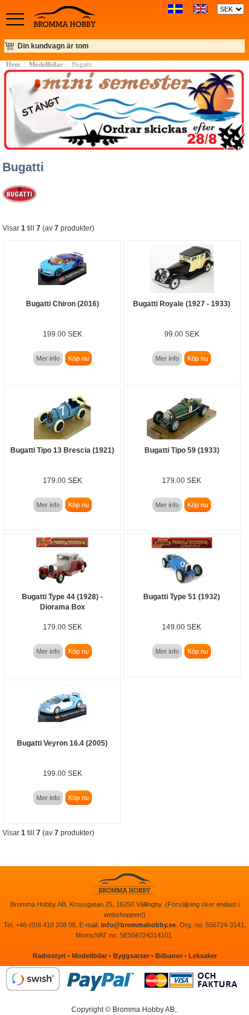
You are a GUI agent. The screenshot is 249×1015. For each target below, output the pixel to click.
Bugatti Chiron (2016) (62, 304)
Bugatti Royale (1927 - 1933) (181, 304)
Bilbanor (169, 955)
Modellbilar (46, 64)
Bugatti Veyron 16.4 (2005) (62, 743)
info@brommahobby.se (138, 924)
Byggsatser (131, 955)
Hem (13, 64)
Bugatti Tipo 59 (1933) (181, 450)
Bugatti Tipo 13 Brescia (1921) (62, 450)
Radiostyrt (49, 955)
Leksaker (203, 955)
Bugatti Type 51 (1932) (181, 597)
